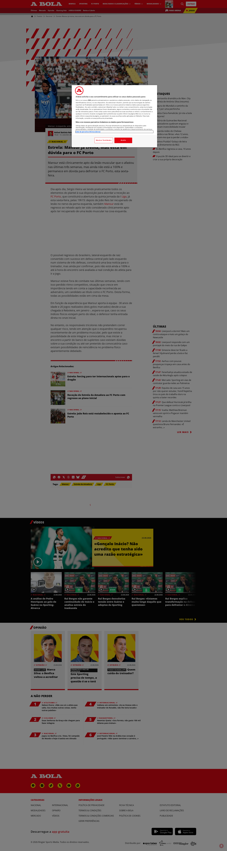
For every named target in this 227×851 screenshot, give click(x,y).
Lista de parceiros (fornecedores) (88, 132)
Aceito (123, 140)
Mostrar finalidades (104, 140)
